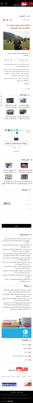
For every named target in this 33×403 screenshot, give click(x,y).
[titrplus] (28, 384)
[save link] (7, 20)
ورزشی (28, 16)
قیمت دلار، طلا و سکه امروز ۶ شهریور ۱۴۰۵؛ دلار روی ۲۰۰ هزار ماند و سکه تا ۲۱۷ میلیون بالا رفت (16, 263)
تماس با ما (23, 376)
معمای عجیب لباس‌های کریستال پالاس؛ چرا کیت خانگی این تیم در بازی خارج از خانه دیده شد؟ (16, 272)
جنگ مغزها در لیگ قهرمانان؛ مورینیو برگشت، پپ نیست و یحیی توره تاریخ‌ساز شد (17, 280)
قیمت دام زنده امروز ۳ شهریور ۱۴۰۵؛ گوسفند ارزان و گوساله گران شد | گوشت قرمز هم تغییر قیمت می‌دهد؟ (16, 291)
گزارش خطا (15, 151)
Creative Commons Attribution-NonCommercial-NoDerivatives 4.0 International (16, 398)
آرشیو (18, 376)
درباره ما (29, 376)
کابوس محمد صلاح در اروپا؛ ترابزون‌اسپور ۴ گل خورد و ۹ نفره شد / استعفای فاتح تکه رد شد (16, 259)
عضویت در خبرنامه (6, 376)
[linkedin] (9, 130)
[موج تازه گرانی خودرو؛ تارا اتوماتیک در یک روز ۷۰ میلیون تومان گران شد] (10, 112)
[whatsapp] (11, 130)
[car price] (1, 103)
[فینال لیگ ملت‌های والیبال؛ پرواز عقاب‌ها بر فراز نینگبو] (24, 165)
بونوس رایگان (26, 348)
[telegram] (17, 130)
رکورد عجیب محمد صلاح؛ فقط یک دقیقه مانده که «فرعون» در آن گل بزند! (16, 276)
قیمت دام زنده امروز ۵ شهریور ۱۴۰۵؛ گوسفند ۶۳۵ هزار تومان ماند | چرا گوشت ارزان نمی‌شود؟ (16, 295)
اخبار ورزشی (22, 16)
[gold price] (1, 100)
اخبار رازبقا (27, 352)
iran (2, 395)
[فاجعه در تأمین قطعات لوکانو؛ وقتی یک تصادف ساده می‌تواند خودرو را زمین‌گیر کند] (10, 100)
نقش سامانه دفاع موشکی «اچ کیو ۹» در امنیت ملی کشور (18, 388)
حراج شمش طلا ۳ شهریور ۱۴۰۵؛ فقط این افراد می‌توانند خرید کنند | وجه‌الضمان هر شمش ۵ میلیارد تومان (16, 308)
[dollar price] (1, 97)
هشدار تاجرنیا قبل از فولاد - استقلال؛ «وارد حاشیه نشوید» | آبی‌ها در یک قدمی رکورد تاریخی (17, 267)
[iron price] (1, 106)
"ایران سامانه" (13, 392)
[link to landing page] (22, 4)
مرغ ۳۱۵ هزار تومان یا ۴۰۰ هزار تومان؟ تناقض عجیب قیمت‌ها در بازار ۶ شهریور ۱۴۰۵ (16, 246)
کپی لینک (16, 139)
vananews (11, 395)
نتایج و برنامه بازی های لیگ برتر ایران (21, 356)
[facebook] (17, 133)
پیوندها (13, 376)
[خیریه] (16, 333)
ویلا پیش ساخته (25, 345)
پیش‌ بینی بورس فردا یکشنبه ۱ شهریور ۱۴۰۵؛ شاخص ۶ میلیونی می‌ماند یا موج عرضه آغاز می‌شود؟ (16, 300)
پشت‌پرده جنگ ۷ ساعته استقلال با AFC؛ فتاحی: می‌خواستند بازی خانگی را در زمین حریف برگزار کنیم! (16, 250)
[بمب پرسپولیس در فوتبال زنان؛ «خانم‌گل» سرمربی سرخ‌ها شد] (8, 165)
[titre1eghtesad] (9, 384)
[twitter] (14, 130)
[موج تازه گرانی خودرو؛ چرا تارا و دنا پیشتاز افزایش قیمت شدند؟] (22, 112)
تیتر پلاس (27, 360)
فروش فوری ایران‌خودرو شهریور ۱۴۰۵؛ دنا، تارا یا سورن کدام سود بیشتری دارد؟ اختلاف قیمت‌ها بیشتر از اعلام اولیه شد (16, 304)
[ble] (6, 130)
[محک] (16, 322)
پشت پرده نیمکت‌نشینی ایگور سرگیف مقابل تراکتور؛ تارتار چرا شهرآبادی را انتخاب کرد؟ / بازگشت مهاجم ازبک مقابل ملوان (16, 255)
